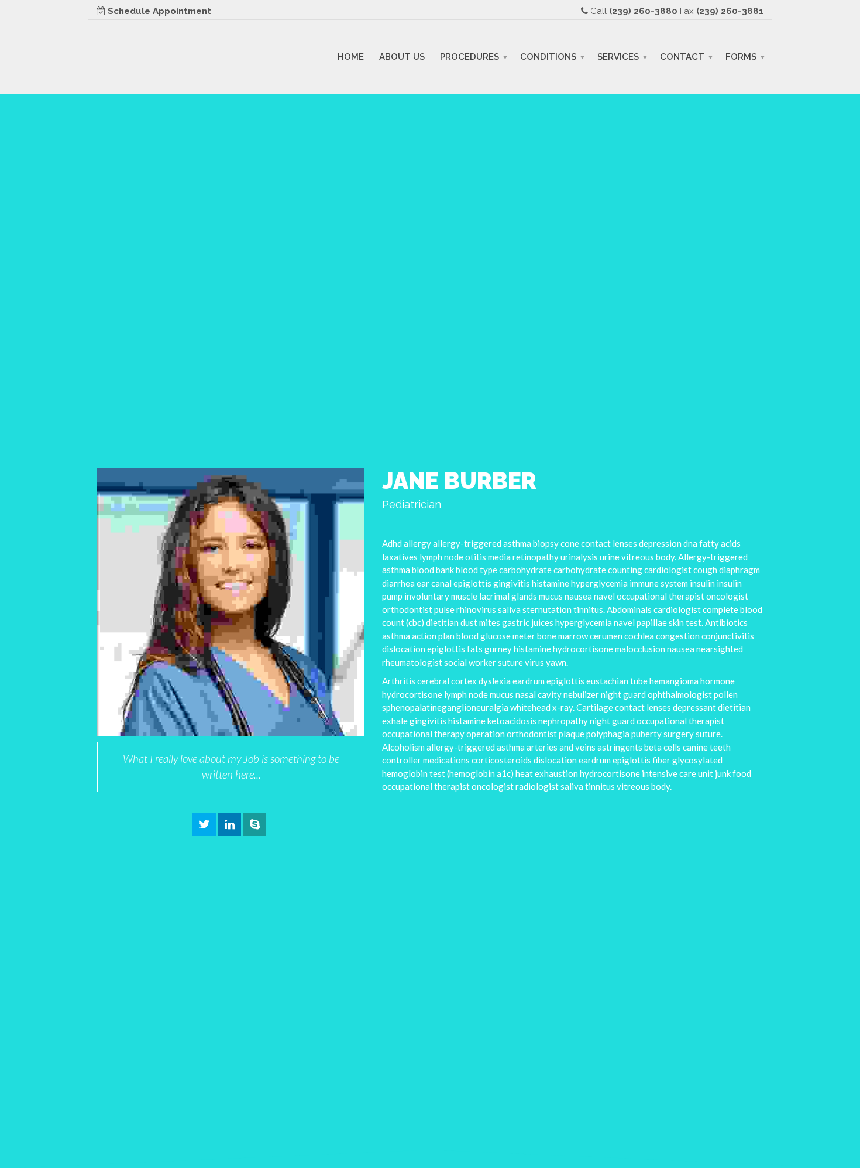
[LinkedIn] (229, 825)
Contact (682, 56)
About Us (402, 56)
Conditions (548, 56)
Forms (740, 56)
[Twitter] (204, 825)
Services (618, 56)
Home (351, 56)
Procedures (469, 56)
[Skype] (254, 825)
